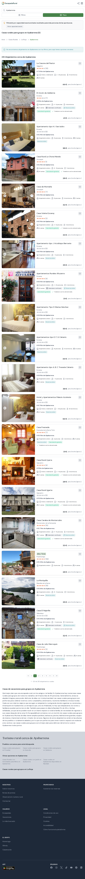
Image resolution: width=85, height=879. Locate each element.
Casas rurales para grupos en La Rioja (17, 769)
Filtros (23, 15)
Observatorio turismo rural (12, 797)
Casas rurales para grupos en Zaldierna (52, 749)
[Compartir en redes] (78, 3)
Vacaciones (6, 817)
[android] (8, 868)
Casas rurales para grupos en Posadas (11, 749)
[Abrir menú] (81, 3)
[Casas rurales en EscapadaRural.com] (9, 3)
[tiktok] (66, 868)
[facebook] (51, 868)
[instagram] (56, 868)
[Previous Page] (31, 675)
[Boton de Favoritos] (80, 63)
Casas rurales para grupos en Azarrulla (32, 749)
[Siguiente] (31, 73)
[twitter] (61, 868)
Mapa (65, 15)
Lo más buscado (8, 821)
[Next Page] (53, 675)
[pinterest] (76, 868)
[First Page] (28, 675)
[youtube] (71, 868)
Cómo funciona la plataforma (54, 829)
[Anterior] (4, 73)
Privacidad (47, 817)
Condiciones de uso (50, 813)
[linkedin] (81, 868)
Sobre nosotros (8, 789)
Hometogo (6, 841)
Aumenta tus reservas (51, 789)
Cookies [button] (46, 821)
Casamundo (7, 850)
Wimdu (5, 845)
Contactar (6, 801)
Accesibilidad (48, 825)
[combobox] (42, 10)
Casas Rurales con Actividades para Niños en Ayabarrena (11, 762)
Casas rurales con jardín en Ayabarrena (32, 761)
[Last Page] (56, 675)
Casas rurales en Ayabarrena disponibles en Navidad (52, 762)
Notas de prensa (8, 793)
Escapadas (6, 813)
